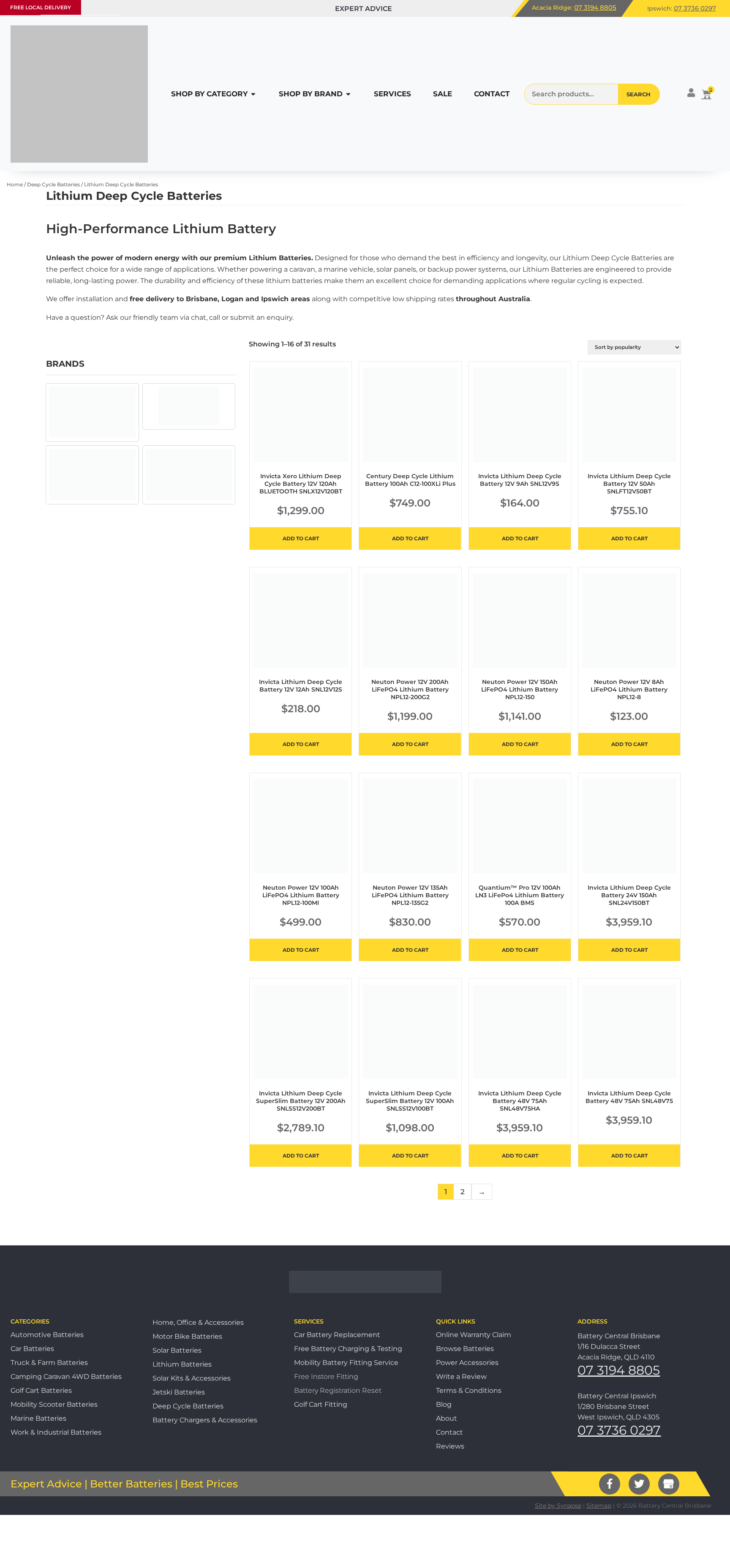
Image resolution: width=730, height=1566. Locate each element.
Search (638, 94)
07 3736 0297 (695, 8)
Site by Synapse (558, 1505)
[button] (40, 7)
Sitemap (598, 1505)
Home (15, 184)
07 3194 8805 (595, 7)
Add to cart (301, 539)
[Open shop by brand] (348, 94)
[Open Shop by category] (253, 94)
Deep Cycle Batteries (53, 184)
